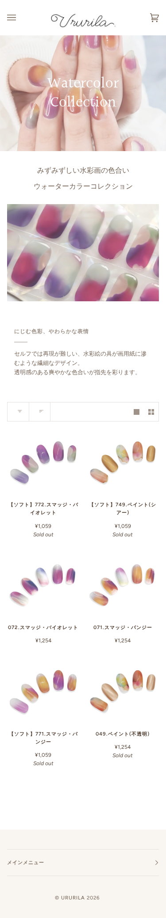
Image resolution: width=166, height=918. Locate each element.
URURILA (73, 898)
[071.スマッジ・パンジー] (123, 583)
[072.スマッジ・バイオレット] (43, 583)
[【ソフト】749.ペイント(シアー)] (123, 461)
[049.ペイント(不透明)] (123, 689)
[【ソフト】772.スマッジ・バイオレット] (43, 461)
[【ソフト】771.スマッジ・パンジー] (43, 689)
